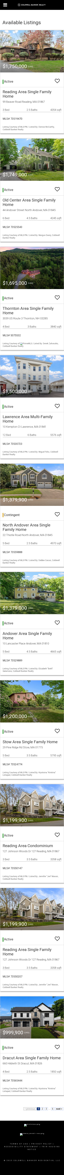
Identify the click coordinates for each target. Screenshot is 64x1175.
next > (59, 1109)
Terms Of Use (19, 1144)
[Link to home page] (32, 5)
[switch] (57, 79)
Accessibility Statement (21, 1147)
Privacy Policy (41, 1144)
